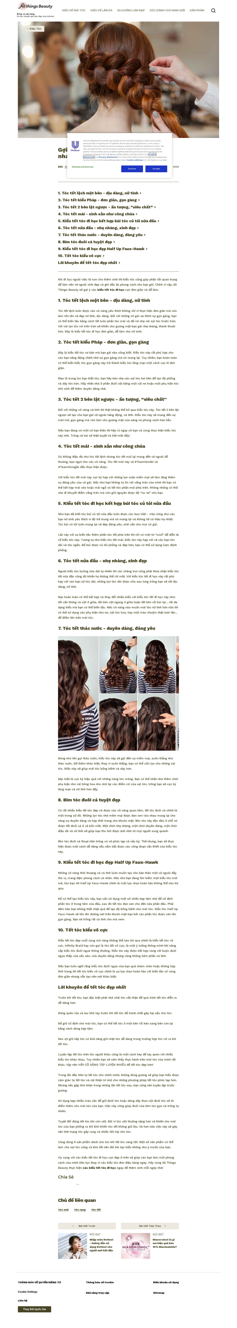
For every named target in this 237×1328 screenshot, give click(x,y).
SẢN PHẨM (197, 10)
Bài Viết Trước (87, 1226)
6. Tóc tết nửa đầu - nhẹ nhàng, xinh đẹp (97, 228)
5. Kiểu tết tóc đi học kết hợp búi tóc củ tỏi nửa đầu (107, 221)
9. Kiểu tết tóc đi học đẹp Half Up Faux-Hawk (101, 249)
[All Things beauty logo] (35, 6)
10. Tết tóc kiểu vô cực (79, 255)
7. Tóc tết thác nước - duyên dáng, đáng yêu (100, 235)
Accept (156, 169)
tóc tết (96, 1209)
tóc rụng (80, 1209)
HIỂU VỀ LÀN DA (101, 10)
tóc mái (63, 1209)
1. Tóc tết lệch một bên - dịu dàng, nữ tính (98, 193)
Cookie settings (134, 160)
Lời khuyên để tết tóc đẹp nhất (87, 262)
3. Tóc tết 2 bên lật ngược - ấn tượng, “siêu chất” (105, 207)
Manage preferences (83, 166)
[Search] (213, 10)
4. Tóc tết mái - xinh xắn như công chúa (96, 214)
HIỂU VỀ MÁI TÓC (74, 10)
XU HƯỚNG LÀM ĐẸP (131, 10)
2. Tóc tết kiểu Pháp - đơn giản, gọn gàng (97, 200)
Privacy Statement (108, 157)
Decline (132, 169)
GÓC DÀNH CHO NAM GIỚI (167, 10)
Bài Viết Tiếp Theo (150, 1226)
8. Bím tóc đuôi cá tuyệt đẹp (85, 242)
